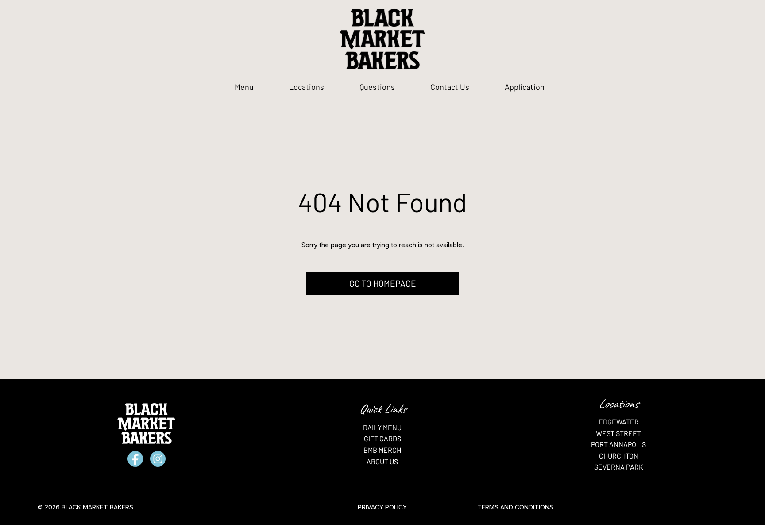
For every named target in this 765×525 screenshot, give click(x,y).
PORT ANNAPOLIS (618, 444)
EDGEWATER (619, 421)
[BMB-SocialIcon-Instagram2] (158, 459)
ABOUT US (382, 461)
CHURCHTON (618, 455)
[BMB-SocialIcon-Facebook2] (135, 459)
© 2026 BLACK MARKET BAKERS (85, 507)
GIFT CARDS (382, 438)
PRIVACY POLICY (382, 507)
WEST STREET (618, 433)
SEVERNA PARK (618, 467)
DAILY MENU (382, 427)
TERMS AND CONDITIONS (515, 507)
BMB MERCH (382, 450)
